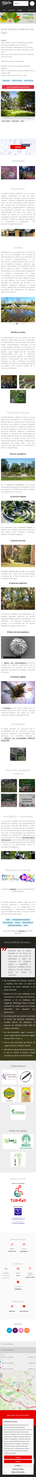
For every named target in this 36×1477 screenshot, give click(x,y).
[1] (9, 323)
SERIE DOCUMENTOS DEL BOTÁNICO (21, 919)
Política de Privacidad (18, 1472)
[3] (14, 323)
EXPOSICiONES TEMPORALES (15, 925)
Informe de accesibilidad (16, 738)
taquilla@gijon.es (24, 1251)
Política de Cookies (18, 1469)
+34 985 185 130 (12, 1251)
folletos (17, 922)
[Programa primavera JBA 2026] (18, 879)
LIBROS (8, 919)
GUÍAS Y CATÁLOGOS (8, 922)
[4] (16, 323)
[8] (26, 323)
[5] (19, 323)
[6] (21, 323)
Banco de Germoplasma (16, 663)
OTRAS (25, 925)
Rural (18, 1275)
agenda (13, 889)
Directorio (11, 10)
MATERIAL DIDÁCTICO (27, 922)
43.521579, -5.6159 (30, 1277)
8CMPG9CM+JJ (18, 1289)
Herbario (7, 708)
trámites (22, 931)
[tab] (18, 1344)
